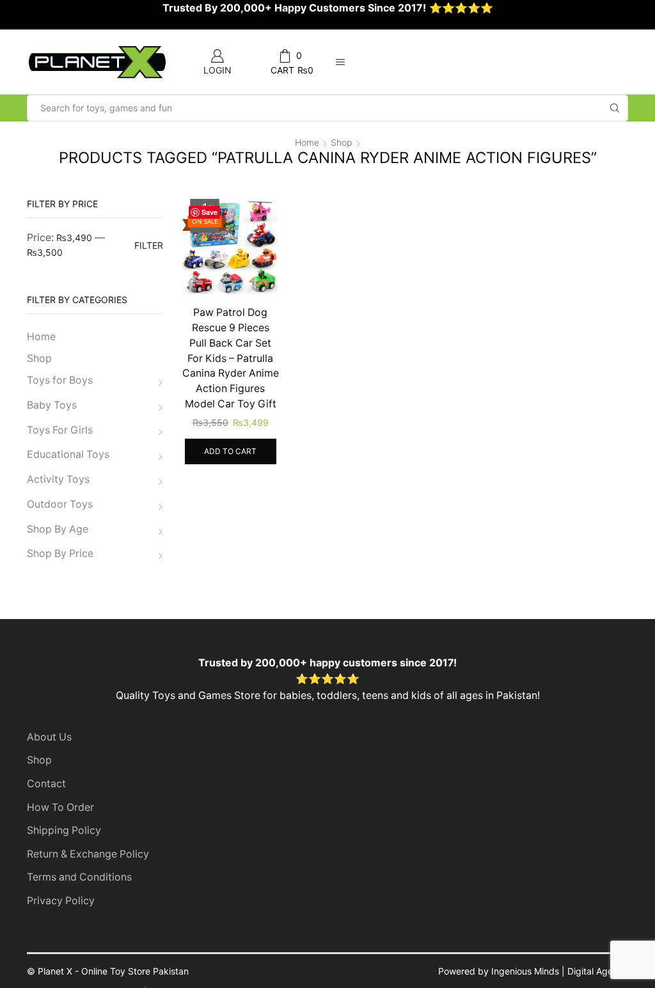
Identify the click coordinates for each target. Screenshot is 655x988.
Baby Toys (52, 405)
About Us (49, 737)
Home (307, 142)
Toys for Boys (60, 380)
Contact (46, 784)
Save (209, 212)
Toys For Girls (60, 430)
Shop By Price (60, 553)
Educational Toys (68, 454)
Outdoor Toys (60, 504)
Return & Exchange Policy (88, 854)
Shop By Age (57, 529)
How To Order (60, 807)
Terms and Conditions (79, 877)
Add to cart (230, 451)
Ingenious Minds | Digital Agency (559, 971)
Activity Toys (58, 479)
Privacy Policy (61, 901)
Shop (341, 142)
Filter (148, 245)
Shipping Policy (64, 830)
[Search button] (614, 108)
